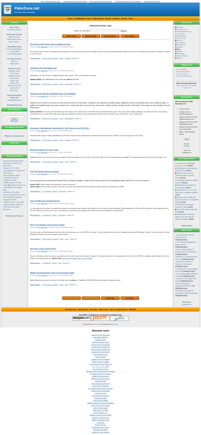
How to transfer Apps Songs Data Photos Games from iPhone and (13, 163)
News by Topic (91, 36)
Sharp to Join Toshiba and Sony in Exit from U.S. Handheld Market (186, 199)
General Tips (14, 78)
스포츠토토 (101, 422)
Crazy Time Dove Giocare (100, 405)
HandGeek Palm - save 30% (13, 202)
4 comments (47, 191)
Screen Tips (14, 81)
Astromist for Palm (9, 200)
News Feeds (129, 36)
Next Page (110, 298)
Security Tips (14, 88)
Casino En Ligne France (100, 427)
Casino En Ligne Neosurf (100, 432)
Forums (124, 18)
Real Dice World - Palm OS (13, 204)
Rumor (54, 215)
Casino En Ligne (100, 381)
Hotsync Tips (14, 83)
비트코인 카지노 (100, 425)
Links (131, 18)
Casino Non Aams (100, 398)
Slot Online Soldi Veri (100, 337)
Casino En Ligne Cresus (100, 418)
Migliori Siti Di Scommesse (100, 379)
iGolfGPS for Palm (9, 180)
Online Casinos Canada (100, 362)
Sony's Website (181, 69)
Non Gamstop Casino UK (101, 383)
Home (70, 18)
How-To (108, 18)
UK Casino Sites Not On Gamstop (100, 388)
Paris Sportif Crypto (101, 354)
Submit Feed (186, 304)
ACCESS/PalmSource (184, 31)
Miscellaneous (181, 36)
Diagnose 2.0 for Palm (11, 168)
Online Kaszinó (100, 340)
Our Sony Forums (182, 74)
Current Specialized (14, 54)
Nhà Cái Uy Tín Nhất (100, 410)
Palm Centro (14, 63)
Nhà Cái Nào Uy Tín (100, 413)
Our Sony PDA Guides (183, 76)
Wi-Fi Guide (14, 73)
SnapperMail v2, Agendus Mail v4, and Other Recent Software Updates (185, 216)
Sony (66, 162)
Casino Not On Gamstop (100, 347)
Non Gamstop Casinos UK (100, 349)
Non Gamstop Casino (100, 369)
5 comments (47, 263)
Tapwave (180, 51)
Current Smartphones (14, 49)
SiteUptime (114, 324)
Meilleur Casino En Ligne (100, 420)
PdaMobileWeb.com (14, 100)
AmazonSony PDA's (183, 71)
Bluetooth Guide (14, 76)
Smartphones (181, 45)
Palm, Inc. (180, 40)
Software (116, 18)
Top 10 (112, 309)
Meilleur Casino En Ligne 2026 (100, 415)
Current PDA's (14, 51)
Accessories (69, 84)
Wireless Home (14, 71)
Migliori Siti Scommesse (100, 376)
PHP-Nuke (96, 324)
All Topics (180, 27)
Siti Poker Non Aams (100, 430)
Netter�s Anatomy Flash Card (14, 185)
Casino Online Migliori (100, 400)
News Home (71, 36)
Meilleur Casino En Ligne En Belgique (100, 403)
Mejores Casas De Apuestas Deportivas (100, 371)
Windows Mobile (182, 56)
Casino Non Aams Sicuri (100, 342)
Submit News (83, 309)
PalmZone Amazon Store (14, 136)
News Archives (110, 36)
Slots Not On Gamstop (100, 386)
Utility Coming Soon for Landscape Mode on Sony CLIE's (184, 175)
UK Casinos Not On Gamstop (100, 374)
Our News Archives (14, 29)
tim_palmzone (43, 47)
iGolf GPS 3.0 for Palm (11, 192)
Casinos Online (100, 357)
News (89, 18)
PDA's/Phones (98, 18)
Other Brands (181, 38)
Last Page (129, 298)
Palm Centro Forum (14, 39)
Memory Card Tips (14, 85)
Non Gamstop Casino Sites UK (100, 364)
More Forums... (14, 42)
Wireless (179, 58)
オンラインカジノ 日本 (100, 366)
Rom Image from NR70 (11, 175)
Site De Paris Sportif (100, 408)
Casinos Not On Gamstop (100, 335)
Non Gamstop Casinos (100, 396)
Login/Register (79, 18)
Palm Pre (14, 61)
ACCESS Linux (182, 29)
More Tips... (14, 90)
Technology (62, 191)
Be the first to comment (50, 58)
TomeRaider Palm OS (11, 178)
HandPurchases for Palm (12, 182)
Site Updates (181, 42)
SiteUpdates (69, 118)
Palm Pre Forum (14, 37)
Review (54, 191)
